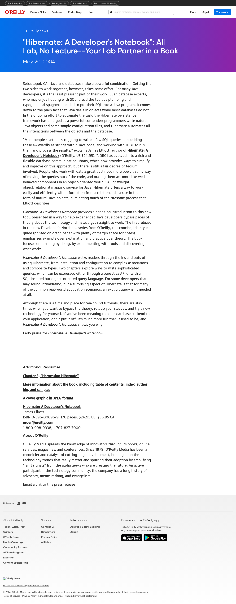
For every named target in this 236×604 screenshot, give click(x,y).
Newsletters (48, 532)
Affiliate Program (13, 552)
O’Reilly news (37, 30)
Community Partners (15, 547)
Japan (74, 532)
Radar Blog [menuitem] (75, 12)
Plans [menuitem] (193, 12)
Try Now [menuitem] (221, 12)
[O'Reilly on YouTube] (24, 503)
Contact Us (47, 526)
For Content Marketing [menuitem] (105, 3)
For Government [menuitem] (37, 3)
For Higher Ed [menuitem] (59, 3)
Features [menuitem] (57, 12)
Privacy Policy (49, 537)
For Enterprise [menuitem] (15, 3)
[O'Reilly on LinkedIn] (18, 503)
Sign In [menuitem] (206, 12)
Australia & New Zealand (85, 526)
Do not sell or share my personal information (26, 585)
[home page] (15, 12)
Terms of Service (11, 596)
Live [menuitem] (90, 12)
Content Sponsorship (15, 562)
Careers (8, 532)
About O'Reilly (13, 520)
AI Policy (46, 542)
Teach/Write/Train (14, 526)
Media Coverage (13, 542)
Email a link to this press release (49, 483)
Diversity (8, 557)
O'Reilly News (11, 537)
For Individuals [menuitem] (80, 3)
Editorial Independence (50, 596)
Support (47, 520)
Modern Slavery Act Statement (80, 596)
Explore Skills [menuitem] (38, 12)
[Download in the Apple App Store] (131, 540)
